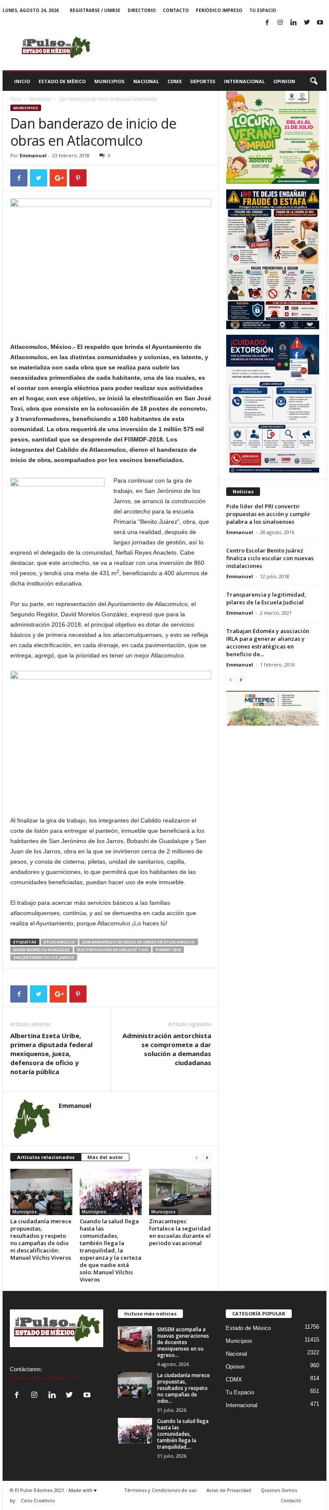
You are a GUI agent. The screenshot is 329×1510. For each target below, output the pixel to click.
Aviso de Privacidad (228, 1490)
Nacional (146, 81)
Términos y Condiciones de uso (160, 1490)
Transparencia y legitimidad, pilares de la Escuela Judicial (266, 598)
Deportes (202, 81)
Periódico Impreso (219, 10)
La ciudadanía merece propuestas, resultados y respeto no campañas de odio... (183, 1388)
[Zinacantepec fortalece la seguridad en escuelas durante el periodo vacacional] (180, 1192)
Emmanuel (33, 155)
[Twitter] (307, 23)
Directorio (142, 10)
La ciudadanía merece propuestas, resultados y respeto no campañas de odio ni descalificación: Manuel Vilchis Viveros (41, 1239)
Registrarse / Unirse (95, 10)
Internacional (244, 81)
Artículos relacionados (46, 1157)
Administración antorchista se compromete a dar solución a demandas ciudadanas (167, 1049)
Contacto (176, 10)
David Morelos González (41, 949)
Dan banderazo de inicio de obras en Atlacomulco (138, 942)
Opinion (284, 81)
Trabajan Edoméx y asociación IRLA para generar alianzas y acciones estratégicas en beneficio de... (267, 642)
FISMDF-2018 (168, 949)
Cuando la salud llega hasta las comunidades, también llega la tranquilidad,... (183, 1433)
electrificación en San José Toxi (112, 949)
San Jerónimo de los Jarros (43, 957)
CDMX (174, 81)
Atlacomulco (59, 942)
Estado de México (62, 81)
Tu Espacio (262, 10)
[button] (313, 81)
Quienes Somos (279, 1490)
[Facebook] (267, 23)
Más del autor (105, 1157)
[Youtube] (320, 23)
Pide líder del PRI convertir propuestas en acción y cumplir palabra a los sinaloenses (268, 513)
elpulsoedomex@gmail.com (44, 1378)
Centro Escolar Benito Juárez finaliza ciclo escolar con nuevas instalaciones (270, 558)
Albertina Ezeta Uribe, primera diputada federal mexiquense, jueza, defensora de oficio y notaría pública (51, 1053)
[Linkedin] (293, 23)
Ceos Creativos (38, 1500)
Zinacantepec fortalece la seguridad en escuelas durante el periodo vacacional (180, 1232)
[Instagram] (280, 23)
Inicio (22, 81)
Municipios (109, 81)
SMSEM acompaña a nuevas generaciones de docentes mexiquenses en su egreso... (183, 1342)
